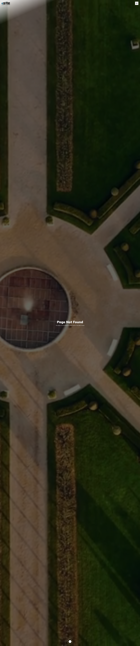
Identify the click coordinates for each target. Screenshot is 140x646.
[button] (136, 3)
